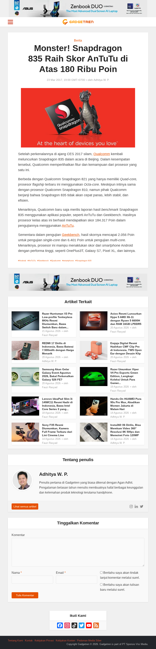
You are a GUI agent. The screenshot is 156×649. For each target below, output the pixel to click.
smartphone (68, 261)
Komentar (18, 535)
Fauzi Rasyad (49, 335)
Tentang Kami (15, 640)
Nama (17, 572)
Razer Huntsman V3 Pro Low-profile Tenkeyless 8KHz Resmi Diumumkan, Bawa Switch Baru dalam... (57, 320)
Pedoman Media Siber (89, 640)
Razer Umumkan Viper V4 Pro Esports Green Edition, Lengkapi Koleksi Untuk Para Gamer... (124, 376)
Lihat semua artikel (25, 506)
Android (22, 261)
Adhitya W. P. (101, 79)
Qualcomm (101, 154)
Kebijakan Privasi (44, 640)
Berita (78, 40)
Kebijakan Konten (65, 640)
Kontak (29, 640)
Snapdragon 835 (84, 261)
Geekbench (70, 235)
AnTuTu (68, 226)
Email (61, 572)
